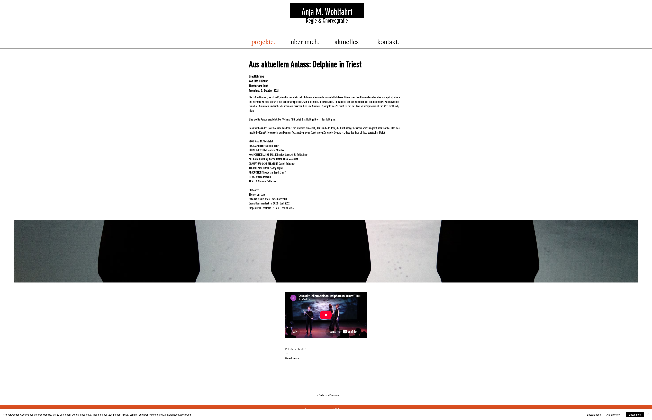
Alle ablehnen (613, 414)
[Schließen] (648, 414)
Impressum (310, 408)
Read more (292, 358)
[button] (326, 251)
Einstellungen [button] (593, 414)
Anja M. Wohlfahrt (327, 12)
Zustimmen (635, 414)
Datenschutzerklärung (179, 414)
